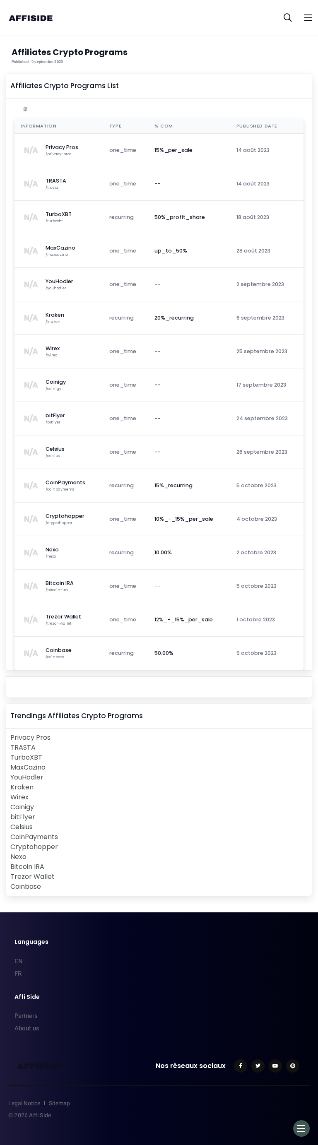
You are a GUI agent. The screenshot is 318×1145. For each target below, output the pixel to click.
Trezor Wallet (32, 876)
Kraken (22, 787)
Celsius (21, 827)
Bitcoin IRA (27, 866)
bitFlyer (22, 817)
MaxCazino (28, 767)
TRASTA (23, 747)
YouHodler (26, 777)
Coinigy (22, 807)
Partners (26, 1016)
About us (26, 1028)
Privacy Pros (30, 737)
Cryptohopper (34, 847)
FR (18, 973)
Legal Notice (24, 1103)
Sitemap (59, 1103)
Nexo (18, 856)
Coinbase (25, 886)
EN (18, 961)
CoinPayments (34, 837)
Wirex (19, 797)
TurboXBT (26, 757)
